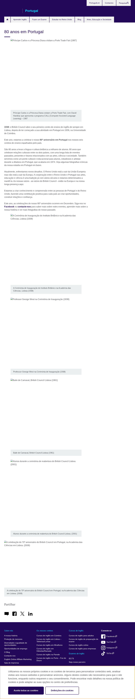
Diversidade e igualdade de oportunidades (15, 644)
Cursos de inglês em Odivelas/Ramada (45, 650)
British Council (12, 11)
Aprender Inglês (20, 19)
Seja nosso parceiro (77, 662)
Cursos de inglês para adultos (81, 636)
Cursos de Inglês (76, 631)
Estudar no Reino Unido (62, 19)
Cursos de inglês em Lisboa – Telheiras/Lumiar (49, 640)
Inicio (7, 20)
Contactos (109, 3)
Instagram (110, 648)
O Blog (7, 652)
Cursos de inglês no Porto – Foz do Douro (51, 659)
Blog (79, 19)
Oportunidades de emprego (15, 649)
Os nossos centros (45, 631)
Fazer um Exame (39, 19)
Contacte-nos (9, 656)
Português (93, 3)
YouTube (110, 642)
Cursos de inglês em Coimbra (49, 636)
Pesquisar (129, 3)
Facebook (9, 207)
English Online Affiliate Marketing (18, 659)
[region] (67, 682)
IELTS (71, 659)
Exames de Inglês (76, 653)
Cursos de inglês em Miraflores (49, 645)
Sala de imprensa (11, 663)
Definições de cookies (62, 690)
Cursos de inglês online (78, 645)
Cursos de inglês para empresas (82, 649)
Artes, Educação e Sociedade (99, 19)
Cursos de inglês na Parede (48, 655)
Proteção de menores (13, 639)
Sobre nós (8, 631)
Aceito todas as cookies (26, 690)
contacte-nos (24, 207)
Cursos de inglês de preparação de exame (83, 640)
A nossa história (10, 636)
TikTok (109, 653)
